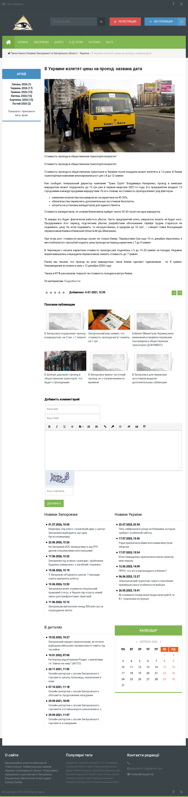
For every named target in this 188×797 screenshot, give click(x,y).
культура (79, 778)
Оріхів (69, 770)
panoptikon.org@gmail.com (146, 768)
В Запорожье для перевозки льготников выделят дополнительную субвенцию (149, 378)
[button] (49, 426)
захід (100, 774)
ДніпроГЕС (94, 763)
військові (110, 770)
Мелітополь (110, 766)
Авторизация (163, 21)
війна (102, 770)
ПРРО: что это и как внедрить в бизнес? (143, 570)
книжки (70, 778)
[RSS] (182, 4)
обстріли (70, 782)
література (96, 778)
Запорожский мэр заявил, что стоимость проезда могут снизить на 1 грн (109, 337)
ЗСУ (103, 763)
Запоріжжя (112, 763)
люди (88, 778)
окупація (81, 782)
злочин (107, 774)
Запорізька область (76, 766)
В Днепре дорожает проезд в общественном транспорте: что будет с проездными (63, 378)
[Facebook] (173, 4)
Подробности (72, 281)
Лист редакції (15, 4)
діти (118, 770)
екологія (70, 774)
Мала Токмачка (96, 766)
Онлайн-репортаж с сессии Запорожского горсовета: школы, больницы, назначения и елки (74, 677)
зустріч (116, 774)
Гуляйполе (83, 763)
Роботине (78, 770)
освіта (89, 782)
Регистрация (127, 21)
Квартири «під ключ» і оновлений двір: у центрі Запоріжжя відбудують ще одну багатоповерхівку (76, 532)
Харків (95, 770)
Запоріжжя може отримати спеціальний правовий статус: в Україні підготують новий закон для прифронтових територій (75, 592)
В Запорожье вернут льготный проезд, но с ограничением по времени (106, 378)
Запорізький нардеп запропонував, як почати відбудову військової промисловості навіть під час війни (76, 645)
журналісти (82, 774)
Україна (87, 770)
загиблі (92, 774)
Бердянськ (71, 763)
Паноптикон (37, 792)
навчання (108, 778)
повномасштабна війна (106, 782)
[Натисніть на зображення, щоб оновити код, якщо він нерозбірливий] (59, 478)
